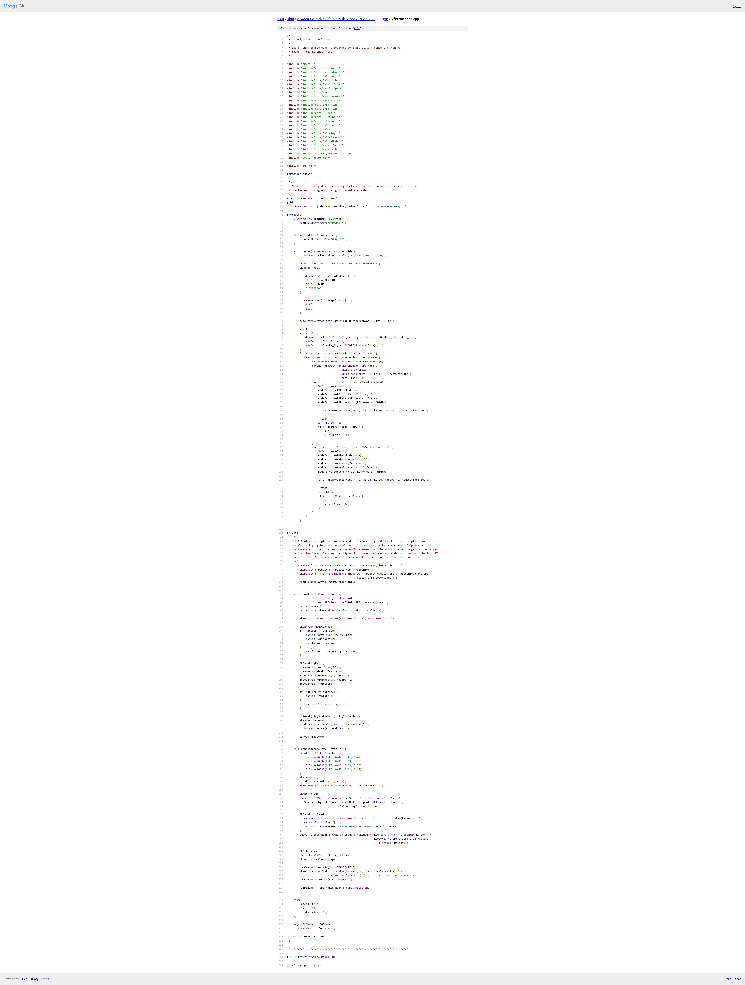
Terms (45, 979)
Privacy (33, 979)
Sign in (737, 6)
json (738, 979)
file (357, 28)
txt (728, 979)
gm (385, 18)
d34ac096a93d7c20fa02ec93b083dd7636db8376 (336, 18)
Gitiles (23, 979)
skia (280, 18)
